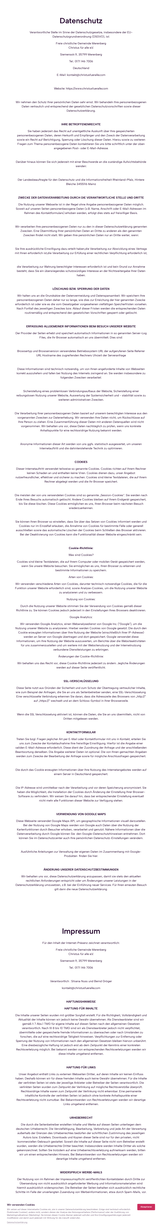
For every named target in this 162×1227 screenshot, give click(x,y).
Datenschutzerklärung (17, 1222)
